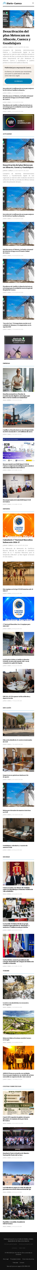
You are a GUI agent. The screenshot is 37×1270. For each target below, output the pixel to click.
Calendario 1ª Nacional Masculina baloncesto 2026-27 (18, 541)
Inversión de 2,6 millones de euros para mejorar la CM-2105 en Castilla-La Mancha (18, 89)
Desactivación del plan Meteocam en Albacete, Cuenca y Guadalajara (17, 37)
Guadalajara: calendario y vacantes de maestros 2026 (15, 846)
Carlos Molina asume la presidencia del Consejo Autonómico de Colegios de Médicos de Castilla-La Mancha (18, 961)
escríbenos (18, 81)
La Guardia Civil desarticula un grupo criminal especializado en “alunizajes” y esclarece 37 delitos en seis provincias (16, 925)
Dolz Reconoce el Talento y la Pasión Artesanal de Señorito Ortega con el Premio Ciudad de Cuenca (18, 97)
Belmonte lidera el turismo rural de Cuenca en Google (17, 1039)
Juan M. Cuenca (8, 47)
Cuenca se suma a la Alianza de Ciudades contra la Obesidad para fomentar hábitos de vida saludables (18, 889)
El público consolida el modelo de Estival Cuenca (14, 1223)
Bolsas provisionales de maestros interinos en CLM (17, 811)
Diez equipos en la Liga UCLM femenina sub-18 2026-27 (18, 590)
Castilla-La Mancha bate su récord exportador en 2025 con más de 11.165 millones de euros (18, 431)
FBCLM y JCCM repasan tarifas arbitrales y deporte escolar (16, 697)
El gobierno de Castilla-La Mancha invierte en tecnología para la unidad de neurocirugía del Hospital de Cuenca (18, 107)
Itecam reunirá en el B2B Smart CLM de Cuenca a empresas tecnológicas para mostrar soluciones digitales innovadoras (18, 466)
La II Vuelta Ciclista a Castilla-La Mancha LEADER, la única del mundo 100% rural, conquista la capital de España (16, 661)
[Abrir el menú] (33, 3)
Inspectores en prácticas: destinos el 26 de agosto (15, 776)
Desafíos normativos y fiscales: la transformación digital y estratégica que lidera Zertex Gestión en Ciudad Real (16, 395)
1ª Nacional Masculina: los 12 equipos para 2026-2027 (16, 625)
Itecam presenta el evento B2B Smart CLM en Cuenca (17, 501)
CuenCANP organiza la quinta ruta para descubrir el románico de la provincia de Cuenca (16, 1119)
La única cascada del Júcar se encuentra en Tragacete (16, 1004)
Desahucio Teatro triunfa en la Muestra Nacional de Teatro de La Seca (16, 1154)
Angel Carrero (7, 400)
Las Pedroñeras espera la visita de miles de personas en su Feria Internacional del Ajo (17, 1188)
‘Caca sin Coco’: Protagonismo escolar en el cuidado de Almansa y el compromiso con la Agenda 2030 (17, 325)
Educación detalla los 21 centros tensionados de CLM (17, 741)
